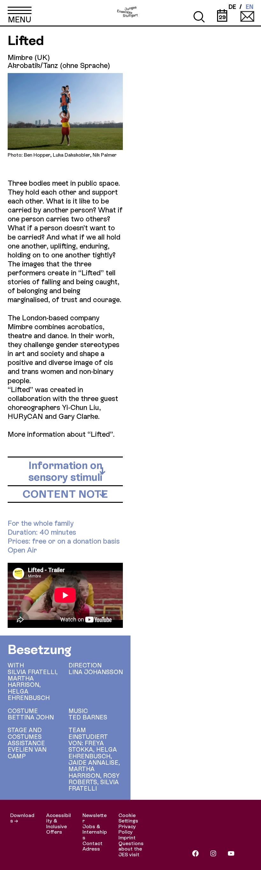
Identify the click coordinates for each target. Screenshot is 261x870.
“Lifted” (100, 434)
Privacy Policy (127, 829)
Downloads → (22, 818)
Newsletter (94, 818)
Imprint (127, 838)
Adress (91, 849)
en (249, 7)
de (232, 7)
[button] (20, 13)
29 (222, 17)
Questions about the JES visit (131, 849)
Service (247, 16)
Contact (92, 843)
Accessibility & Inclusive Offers (58, 823)
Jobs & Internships (94, 832)
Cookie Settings (128, 818)
